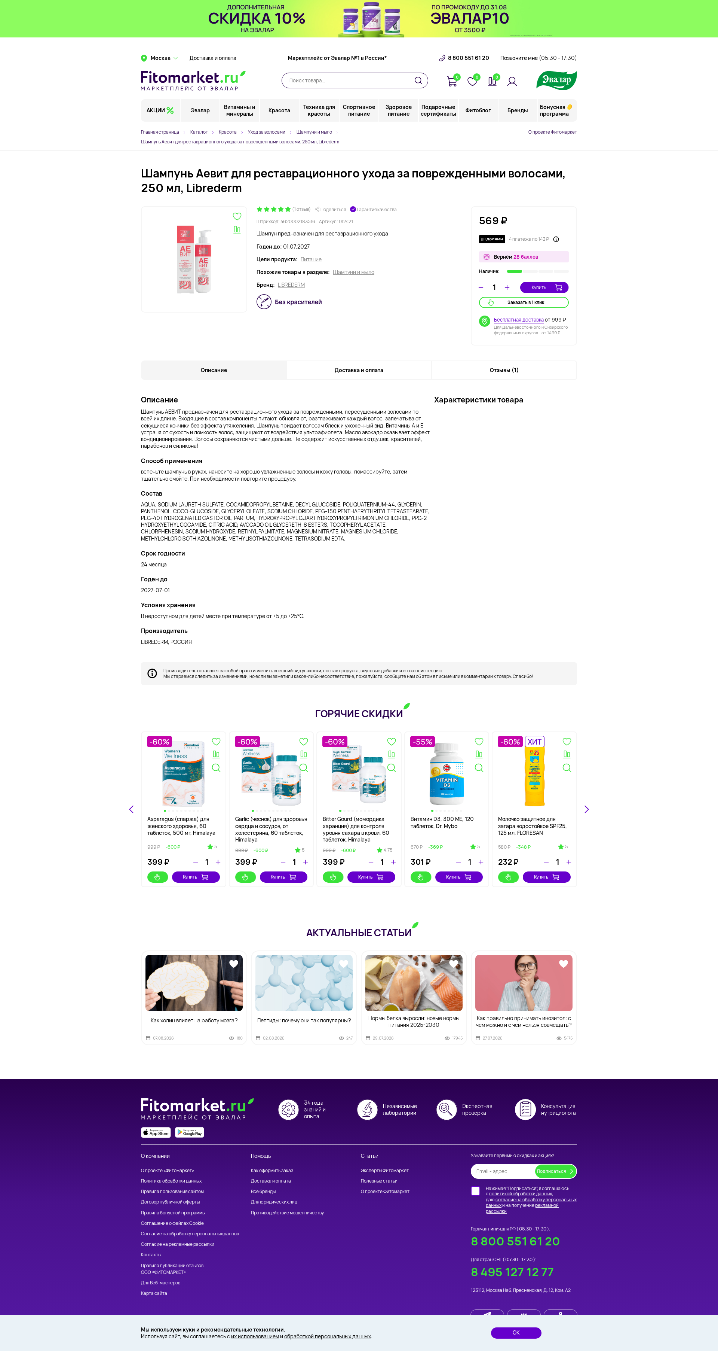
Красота (279, 110)
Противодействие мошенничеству (287, 1212)
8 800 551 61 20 (468, 58)
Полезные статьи (379, 1181)
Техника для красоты (319, 110)
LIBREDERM (291, 285)
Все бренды (263, 1191)
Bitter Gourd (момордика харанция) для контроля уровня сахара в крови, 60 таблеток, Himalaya (356, 829)
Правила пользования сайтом (172, 1191)
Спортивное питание (359, 110)
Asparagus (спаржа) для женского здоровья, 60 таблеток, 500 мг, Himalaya (181, 825)
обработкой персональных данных (327, 1336)
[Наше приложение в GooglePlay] (190, 1132)
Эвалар (200, 110)
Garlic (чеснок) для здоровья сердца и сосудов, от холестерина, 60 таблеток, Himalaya (271, 829)
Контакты (151, 1254)
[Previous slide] (131, 809)
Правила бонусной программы (173, 1212)
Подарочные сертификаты (438, 110)
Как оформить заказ (272, 1170)
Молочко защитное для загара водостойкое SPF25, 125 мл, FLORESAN (532, 825)
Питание (311, 259)
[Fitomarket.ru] (193, 80)
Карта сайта (154, 1293)
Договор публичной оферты (170, 1202)
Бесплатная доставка (519, 319)
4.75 (388, 850)
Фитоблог (478, 110)
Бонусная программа (554, 110)
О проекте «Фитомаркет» (167, 1170)
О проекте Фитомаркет (552, 132)
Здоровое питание (399, 110)
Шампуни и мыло (353, 272)
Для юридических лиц (274, 1202)
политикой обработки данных (520, 1193)
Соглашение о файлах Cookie (172, 1223)
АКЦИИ (156, 110)
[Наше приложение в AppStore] (156, 1132)
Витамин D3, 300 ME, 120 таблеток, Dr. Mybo (442, 822)
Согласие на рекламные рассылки (177, 1244)
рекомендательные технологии (242, 1329)
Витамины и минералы (239, 110)
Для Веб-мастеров (160, 1283)
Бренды (517, 110)
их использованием (255, 1336)
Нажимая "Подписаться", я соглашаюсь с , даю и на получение (531, 1199)
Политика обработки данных (171, 1181)
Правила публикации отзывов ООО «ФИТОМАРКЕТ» (172, 1268)
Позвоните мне (538, 58)
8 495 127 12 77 (512, 1272)
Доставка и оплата (213, 58)
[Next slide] (586, 809)
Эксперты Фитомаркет (385, 1170)
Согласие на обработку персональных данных (190, 1233)
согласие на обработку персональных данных (531, 1202)
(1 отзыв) (301, 209)
